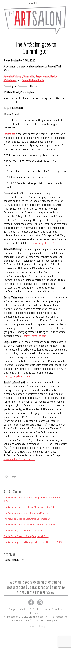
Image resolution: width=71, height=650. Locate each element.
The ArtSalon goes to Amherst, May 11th (24, 530)
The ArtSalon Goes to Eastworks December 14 (27, 518)
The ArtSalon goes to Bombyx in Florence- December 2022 (33, 542)
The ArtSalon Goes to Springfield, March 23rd (26, 536)
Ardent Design (39, 626)
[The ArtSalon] (36, 20)
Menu (36, 2)
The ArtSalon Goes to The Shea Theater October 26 (29, 524)
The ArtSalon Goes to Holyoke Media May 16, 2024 (29, 507)
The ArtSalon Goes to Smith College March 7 (26, 513)
